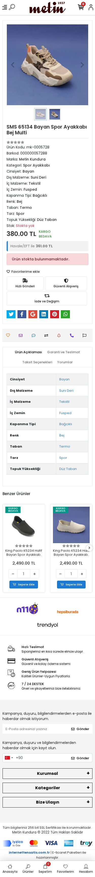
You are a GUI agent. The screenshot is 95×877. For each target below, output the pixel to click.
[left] (6, 548)
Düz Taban (68, 468)
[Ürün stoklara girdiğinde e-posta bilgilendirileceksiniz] (60, 335)
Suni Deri (66, 390)
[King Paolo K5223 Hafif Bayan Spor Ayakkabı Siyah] (71, 525)
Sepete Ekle (26, 584)
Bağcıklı (65, 424)
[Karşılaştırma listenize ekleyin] (47, 335)
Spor (63, 457)
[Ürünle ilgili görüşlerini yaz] (34, 335)
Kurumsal (47, 773)
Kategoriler (47, 788)
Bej (61, 435)
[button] (13, 64)
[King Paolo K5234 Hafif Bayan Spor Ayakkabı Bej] (24, 525)
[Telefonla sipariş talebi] (73, 335)
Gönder (83, 729)
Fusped (65, 413)
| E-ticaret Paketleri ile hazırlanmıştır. (47, 855)
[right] (89, 548)
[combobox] (8, 757)
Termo (64, 446)
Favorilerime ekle (25, 271)
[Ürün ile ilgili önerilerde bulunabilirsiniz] (85, 335)
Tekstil (64, 401)
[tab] (28, 352)
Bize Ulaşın (47, 802)
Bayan (64, 379)
